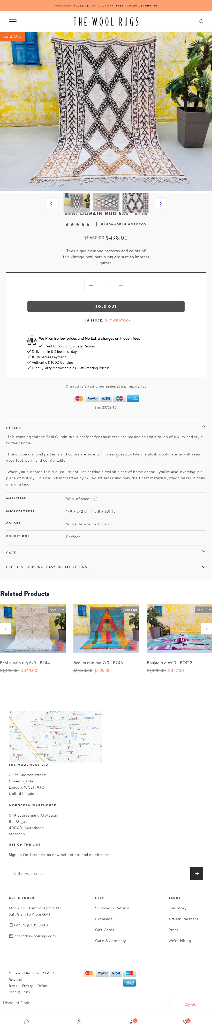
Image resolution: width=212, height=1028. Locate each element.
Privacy (27, 986)
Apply (190, 1005)
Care (11, 553)
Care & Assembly (110, 940)
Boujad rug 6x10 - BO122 (169, 663)
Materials (16, 498)
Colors (13, 523)
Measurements (20, 511)
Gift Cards (104, 929)
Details (13, 428)
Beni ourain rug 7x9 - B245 (98, 663)
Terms (13, 986)
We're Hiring (180, 940)
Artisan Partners (183, 918)
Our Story (178, 907)
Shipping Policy (19, 992)
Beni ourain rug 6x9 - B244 (25, 663)
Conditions (18, 536)
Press (173, 929)
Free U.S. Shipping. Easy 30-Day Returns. (48, 567)
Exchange (103, 918)
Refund (43, 986)
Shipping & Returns (112, 907)
